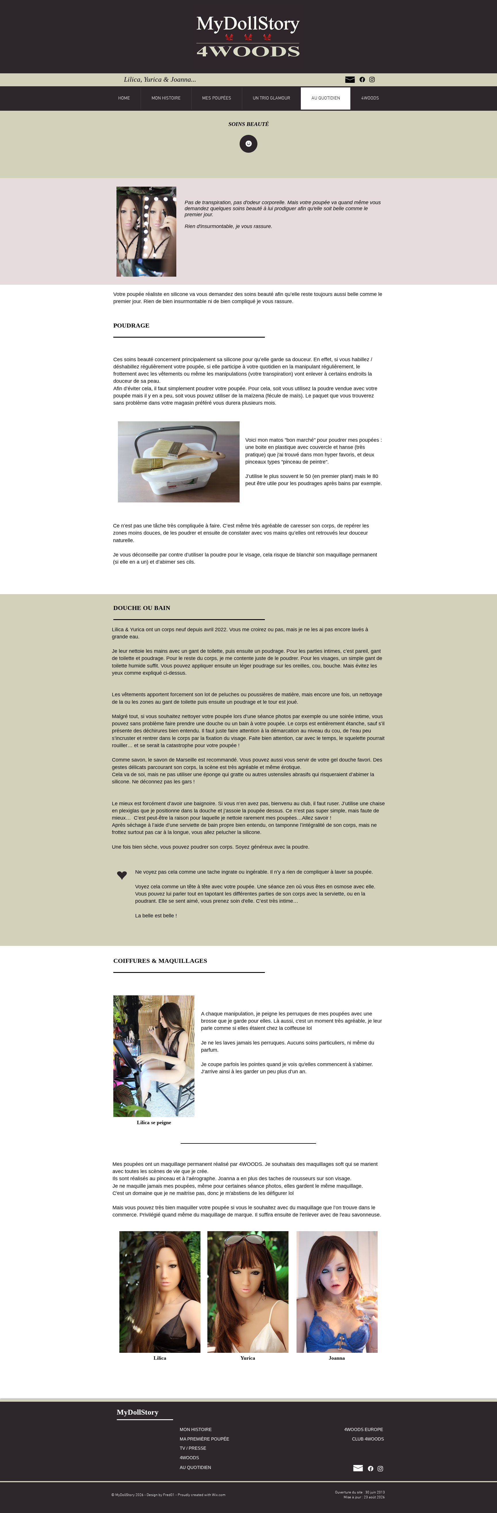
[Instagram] (372, 79)
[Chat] (248, 144)
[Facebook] (362, 79)
